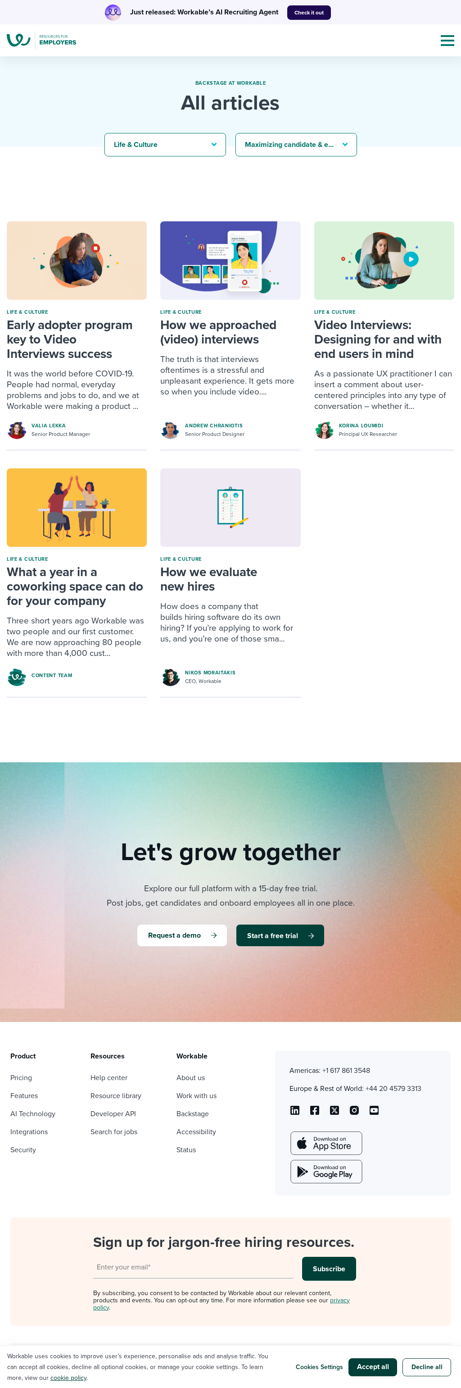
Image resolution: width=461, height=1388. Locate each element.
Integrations (29, 1131)
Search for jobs (113, 1131)
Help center (108, 1077)
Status (186, 1149)
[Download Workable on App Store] (325, 1143)
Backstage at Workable (230, 83)
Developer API (113, 1113)
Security (23, 1149)
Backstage (192, 1113)
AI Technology (32, 1113)
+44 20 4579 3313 (393, 1088)
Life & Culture (27, 312)
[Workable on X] (354, 1113)
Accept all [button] (373, 1366)
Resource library (115, 1095)
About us (190, 1077)
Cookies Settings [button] (319, 1367)
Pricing (21, 1077)
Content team (52, 675)
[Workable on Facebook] (314, 1113)
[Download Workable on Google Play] (325, 1171)
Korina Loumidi (361, 426)
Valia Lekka (49, 426)
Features (24, 1095)
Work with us (196, 1095)
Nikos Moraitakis (210, 673)
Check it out (309, 12)
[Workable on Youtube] (334, 1113)
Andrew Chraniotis (214, 426)
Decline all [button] (427, 1367)
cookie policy (68, 1378)
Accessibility (196, 1131)
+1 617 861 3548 (346, 1070)
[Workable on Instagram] (374, 1113)
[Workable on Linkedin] (294, 1113)
